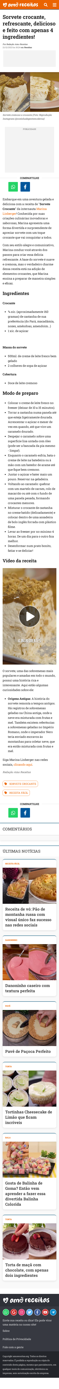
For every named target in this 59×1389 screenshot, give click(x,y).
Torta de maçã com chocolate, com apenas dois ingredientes (26, 1270)
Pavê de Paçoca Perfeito (28, 1051)
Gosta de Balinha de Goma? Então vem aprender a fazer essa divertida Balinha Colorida (25, 1193)
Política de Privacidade (17, 1339)
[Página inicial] (20, 4)
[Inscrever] (45, 1312)
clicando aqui (23, 764)
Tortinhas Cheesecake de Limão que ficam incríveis (28, 1117)
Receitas (28, 47)
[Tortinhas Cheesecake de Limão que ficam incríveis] (29, 1089)
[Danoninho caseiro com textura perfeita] (29, 962)
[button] (46, 5)
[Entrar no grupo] (6, 1312)
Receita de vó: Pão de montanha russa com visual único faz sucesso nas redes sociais (28, 917)
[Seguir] (21, 1312)
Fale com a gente (13, 1347)
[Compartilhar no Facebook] (25, 187)
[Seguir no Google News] (13, 1312)
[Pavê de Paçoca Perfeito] (29, 1028)
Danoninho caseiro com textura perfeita (27, 988)
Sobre (6, 1330)
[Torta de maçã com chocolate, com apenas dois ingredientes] (29, 1241)
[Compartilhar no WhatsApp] (13, 187)
